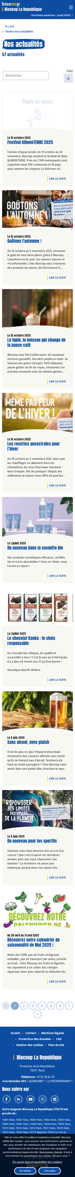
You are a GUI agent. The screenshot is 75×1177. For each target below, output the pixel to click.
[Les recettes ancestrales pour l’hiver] (37, 413)
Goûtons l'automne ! (24, 241)
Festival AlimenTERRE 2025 (30, 142)
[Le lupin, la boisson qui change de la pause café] (37, 310)
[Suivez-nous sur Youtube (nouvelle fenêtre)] (30, 1099)
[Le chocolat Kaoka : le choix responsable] (37, 608)
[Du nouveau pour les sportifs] (37, 811)
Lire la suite (58, 178)
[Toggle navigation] (71, 8)
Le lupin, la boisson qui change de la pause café (36, 342)
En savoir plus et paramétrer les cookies (37, 1162)
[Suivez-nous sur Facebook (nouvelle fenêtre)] (6, 1099)
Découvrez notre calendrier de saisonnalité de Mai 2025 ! (33, 942)
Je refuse (25, 1170)
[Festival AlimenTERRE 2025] (37, 112)
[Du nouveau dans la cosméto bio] (37, 518)
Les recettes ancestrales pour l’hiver (33, 446)
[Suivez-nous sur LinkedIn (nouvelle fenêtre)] (18, 1099)
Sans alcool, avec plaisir (28, 742)
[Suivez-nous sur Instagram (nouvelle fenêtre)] (42, 1099)
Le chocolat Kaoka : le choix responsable (31, 641)
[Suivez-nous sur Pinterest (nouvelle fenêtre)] (54, 1099)
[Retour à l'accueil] (11, 4)
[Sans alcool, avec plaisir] (37, 712)
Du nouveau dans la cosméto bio (35, 547)
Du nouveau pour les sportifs (32, 841)
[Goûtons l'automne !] (37, 211)
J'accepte (49, 1170)
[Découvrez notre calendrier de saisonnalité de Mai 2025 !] (37, 910)
